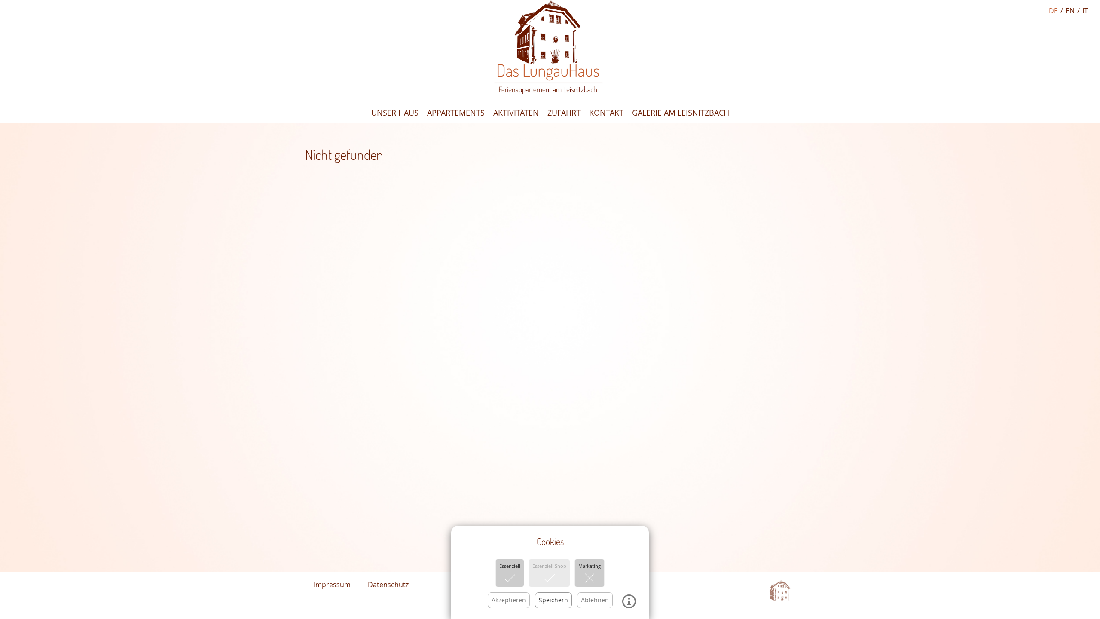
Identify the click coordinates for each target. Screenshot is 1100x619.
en (1070, 10)
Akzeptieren (509, 600)
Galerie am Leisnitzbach (680, 113)
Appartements (456, 113)
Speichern (553, 600)
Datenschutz (388, 584)
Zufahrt (564, 113)
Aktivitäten (516, 113)
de (1053, 10)
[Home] (550, 48)
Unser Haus (395, 113)
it (1085, 10)
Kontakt (606, 113)
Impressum (332, 584)
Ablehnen (595, 600)
